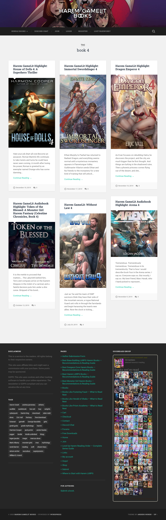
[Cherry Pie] (126, 377)
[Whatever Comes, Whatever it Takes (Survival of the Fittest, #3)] (131, 465)
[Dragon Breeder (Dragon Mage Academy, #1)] (131, 480)
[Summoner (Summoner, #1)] (145, 385)
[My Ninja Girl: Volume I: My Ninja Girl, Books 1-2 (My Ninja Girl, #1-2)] (121, 470)
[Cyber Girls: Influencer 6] (140, 450)
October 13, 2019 (22, 305)
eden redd (47, 413)
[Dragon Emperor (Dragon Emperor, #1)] (131, 393)
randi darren (14, 447)
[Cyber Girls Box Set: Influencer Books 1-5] (126, 421)
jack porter (29, 430)
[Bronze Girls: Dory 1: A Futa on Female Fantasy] (121, 458)
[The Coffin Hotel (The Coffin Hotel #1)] (140, 494)
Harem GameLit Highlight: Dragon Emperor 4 (132, 67)
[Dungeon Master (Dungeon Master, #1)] (126, 393)
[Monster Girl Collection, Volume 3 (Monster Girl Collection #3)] (116, 494)
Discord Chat (41, 31)
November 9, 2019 (125, 297)
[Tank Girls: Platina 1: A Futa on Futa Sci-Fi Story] (135, 436)
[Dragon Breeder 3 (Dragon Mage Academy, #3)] (140, 480)
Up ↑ (156, 514)
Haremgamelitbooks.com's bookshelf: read (130, 358)
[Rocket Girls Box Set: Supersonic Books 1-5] (135, 421)
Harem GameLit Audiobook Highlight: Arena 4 (133, 203)
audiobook (22, 409)
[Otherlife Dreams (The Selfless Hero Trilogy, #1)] (126, 385)
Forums (65, 429)
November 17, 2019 (74, 189)
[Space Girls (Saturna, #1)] (126, 428)
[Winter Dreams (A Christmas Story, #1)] (126, 407)
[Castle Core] (121, 494)
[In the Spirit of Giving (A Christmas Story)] (140, 436)
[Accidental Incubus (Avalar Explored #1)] (126, 473)
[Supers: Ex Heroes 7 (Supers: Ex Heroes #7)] (126, 399)
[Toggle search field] (153, 31)
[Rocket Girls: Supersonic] (135, 428)
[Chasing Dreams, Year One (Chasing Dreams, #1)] (145, 407)
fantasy (29, 417)
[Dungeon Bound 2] (126, 487)
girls (45, 422)
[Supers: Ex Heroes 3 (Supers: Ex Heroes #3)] (145, 400)
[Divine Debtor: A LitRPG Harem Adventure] (135, 458)
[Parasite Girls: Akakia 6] (126, 443)
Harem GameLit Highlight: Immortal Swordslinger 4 (81, 67)
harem (39, 426)
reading (25, 447)
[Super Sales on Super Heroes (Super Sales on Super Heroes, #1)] (131, 385)
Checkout (66, 416)
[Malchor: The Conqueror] (116, 480)
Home (65, 437)
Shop (64, 465)
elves (11, 417)
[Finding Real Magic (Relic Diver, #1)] (131, 377)
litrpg (42, 434)
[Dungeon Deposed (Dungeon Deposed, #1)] (135, 385)
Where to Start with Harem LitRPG (77, 473)
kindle (20, 434)
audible (12, 409)
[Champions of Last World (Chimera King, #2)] (140, 472)
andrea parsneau (28, 405)
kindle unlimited (31, 434)
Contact (66, 421)
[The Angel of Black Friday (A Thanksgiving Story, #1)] (131, 407)
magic (24, 438)
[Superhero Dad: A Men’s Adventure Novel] (126, 465)
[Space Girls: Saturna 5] (131, 450)
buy (39, 409)
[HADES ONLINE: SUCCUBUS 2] (126, 414)
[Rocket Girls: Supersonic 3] (131, 443)
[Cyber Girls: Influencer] (131, 428)
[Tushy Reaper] (150, 414)
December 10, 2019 (23, 188)
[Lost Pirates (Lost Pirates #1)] (150, 378)
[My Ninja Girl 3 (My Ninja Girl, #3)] (150, 465)
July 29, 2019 (72, 325)
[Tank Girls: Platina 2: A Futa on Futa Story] (116, 458)
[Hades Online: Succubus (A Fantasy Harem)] (121, 414)
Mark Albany (14, 443)
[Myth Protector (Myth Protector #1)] (140, 378)
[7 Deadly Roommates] (116, 377)
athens (41, 405)
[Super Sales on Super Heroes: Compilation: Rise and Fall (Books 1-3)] (140, 385)
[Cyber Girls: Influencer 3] (131, 421)
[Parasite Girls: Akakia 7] (150, 450)
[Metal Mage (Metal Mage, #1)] (150, 385)
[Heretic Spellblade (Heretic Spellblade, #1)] (135, 495)
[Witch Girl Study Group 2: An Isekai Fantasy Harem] (126, 478)
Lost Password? (102, 31)
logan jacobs (14, 438)
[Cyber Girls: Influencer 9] (126, 450)
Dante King (25, 413)
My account (67, 457)
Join (57, 31)
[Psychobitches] (116, 385)
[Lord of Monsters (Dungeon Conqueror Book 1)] (150, 392)
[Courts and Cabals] (145, 480)
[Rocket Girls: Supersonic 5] (150, 443)
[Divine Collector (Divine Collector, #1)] (131, 473)
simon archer (14, 451)
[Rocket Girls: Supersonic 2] (145, 450)
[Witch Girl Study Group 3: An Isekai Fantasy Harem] (140, 486)
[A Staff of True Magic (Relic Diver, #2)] (116, 400)
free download (40, 417)
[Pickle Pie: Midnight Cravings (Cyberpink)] (140, 428)
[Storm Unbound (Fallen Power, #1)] (121, 429)
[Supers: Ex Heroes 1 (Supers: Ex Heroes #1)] (135, 378)
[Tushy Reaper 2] (145, 421)
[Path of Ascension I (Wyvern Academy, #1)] (140, 465)
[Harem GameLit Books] (83, 13)
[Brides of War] (150, 407)
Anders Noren (145, 514)
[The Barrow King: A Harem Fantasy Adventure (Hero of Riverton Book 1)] (135, 487)
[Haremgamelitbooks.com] (119, 363)
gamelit (22, 422)
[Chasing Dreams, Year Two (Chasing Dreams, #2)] (131, 458)
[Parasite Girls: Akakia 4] (126, 436)
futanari (13, 422)
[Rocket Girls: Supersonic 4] (145, 436)
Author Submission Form (73, 356)
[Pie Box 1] (121, 421)
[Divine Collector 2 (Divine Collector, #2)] (131, 486)
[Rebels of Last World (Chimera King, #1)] (135, 472)
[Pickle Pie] (121, 377)
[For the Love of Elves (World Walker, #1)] (116, 407)
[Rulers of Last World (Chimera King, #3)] (145, 472)
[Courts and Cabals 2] (150, 480)
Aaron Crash (14, 405)
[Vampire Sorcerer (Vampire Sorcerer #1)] (116, 414)
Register (82, 31)
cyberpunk (13, 413)
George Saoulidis (34, 422)
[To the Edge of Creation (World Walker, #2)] (116, 429)
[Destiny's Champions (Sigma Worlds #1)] (121, 465)
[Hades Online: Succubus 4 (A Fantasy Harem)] (135, 414)
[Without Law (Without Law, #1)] (135, 393)
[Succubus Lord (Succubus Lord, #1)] (116, 393)
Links (64, 452)
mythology (46, 443)
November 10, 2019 (125, 186)
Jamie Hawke (41, 430)
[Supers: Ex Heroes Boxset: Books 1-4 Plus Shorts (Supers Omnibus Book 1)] (121, 397)
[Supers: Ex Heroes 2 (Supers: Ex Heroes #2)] (150, 400)
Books (65, 388)
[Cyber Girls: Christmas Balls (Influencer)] (140, 421)
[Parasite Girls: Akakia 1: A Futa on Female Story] (150, 428)
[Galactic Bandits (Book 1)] (145, 392)
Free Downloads (69, 433)
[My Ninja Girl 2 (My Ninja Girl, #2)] (145, 465)
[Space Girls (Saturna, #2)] (121, 443)
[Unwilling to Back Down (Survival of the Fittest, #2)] (140, 407)
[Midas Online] (150, 421)
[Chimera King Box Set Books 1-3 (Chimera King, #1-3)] (150, 471)
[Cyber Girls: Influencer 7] (121, 450)
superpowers (38, 451)
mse (37, 443)
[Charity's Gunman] (131, 494)
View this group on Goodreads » (143, 499)
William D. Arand (16, 455)
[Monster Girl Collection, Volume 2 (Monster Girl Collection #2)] (150, 458)
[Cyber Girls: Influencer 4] (150, 436)
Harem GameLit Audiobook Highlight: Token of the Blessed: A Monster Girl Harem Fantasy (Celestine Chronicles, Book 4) (30, 210)
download (36, 413)
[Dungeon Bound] (121, 487)
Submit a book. (67, 491)
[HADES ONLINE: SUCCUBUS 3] (131, 414)
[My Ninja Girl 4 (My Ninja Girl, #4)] (116, 473)
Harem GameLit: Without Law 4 (80, 206)
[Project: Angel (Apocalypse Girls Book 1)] (140, 458)
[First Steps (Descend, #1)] (135, 464)
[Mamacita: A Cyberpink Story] (116, 421)
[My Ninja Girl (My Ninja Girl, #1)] (116, 465)
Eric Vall (20, 417)
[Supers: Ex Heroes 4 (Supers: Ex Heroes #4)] (140, 400)
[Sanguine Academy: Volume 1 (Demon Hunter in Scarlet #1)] (126, 494)
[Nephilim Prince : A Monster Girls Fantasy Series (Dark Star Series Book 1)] (150, 487)
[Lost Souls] (116, 487)
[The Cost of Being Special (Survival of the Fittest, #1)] (121, 407)
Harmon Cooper (16, 430)
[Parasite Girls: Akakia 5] (140, 443)
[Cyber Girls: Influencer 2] (116, 443)
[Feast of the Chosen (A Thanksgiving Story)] (131, 436)
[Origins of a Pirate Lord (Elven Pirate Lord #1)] (121, 480)
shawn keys (41, 447)
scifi (32, 447)
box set (32, 409)
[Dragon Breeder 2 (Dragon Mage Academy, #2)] (135, 480)
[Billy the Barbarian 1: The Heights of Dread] (145, 487)
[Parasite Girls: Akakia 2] (116, 436)
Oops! (65, 461)
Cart (64, 412)
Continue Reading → (22, 178)
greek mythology (27, 426)
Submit (65, 469)
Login (69, 31)
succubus (26, 451)
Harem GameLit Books (25, 514)
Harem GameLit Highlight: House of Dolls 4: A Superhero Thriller (30, 69)
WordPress (55, 514)
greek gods (14, 426)
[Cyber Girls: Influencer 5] (135, 443)
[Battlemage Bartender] (145, 458)
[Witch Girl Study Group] (126, 457)
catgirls (47, 409)
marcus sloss (35, 438)
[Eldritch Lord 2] (140, 393)
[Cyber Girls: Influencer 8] (135, 450)
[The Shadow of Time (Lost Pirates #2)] (121, 385)
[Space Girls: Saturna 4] (116, 450)
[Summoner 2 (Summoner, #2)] (121, 393)
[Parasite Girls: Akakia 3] (121, 436)
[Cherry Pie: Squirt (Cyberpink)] (145, 414)
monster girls (27, 443)
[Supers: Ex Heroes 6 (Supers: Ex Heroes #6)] (131, 399)
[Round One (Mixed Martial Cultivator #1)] (140, 414)
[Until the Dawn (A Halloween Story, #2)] (145, 429)
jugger (12, 434)
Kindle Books (19, 31)
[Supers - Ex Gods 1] (145, 378)
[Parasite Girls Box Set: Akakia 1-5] (145, 443)
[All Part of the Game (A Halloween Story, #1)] (135, 407)
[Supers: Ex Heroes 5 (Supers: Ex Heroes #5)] (135, 400)
